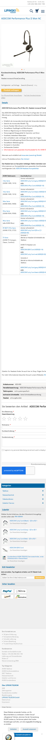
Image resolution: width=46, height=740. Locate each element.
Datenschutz (6, 700)
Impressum (6, 702)
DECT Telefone (6, 673)
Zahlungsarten (7, 690)
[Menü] (41, 734)
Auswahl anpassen (29, 729)
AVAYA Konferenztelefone (10, 671)
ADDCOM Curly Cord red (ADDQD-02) (33, 254)
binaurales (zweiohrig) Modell (31, 155)
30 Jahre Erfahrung (10, 634)
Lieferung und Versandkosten (12, 656)
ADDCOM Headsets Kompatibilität (27, 168)
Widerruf (5, 658)
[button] (22, 69)
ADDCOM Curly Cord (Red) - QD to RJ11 (23, 539)
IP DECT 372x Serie (9, 228)
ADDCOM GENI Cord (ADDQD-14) (32, 249)
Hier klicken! (25, 159)
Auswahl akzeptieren (23, 735)
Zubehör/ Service (8, 503)
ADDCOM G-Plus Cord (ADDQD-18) (32, 186)
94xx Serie (6, 201)
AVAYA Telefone (7, 669)
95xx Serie (6, 211)
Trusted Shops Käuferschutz (13, 644)
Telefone (5, 491)
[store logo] (11, 10)
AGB (3, 688)
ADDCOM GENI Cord (17, 548)
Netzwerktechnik (8, 495)
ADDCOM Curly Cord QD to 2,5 (31, 230)
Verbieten (13, 729)
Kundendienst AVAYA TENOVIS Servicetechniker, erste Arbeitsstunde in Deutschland (25, 557)
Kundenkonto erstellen (9, 693)
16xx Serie (6, 192)
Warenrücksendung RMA (10, 661)
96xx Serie (6, 221)
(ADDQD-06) (24, 233)
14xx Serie (6, 181)
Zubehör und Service (9, 678)
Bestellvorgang (7, 695)
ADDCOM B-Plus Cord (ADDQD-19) (32, 196)
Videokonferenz (8, 499)
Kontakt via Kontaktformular (11, 652)
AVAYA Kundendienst (9, 680)
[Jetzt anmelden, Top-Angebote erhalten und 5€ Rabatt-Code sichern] (18, 578)
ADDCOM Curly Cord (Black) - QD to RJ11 (23, 521)
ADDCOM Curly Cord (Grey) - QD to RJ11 (23, 530)
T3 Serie (5, 238)
